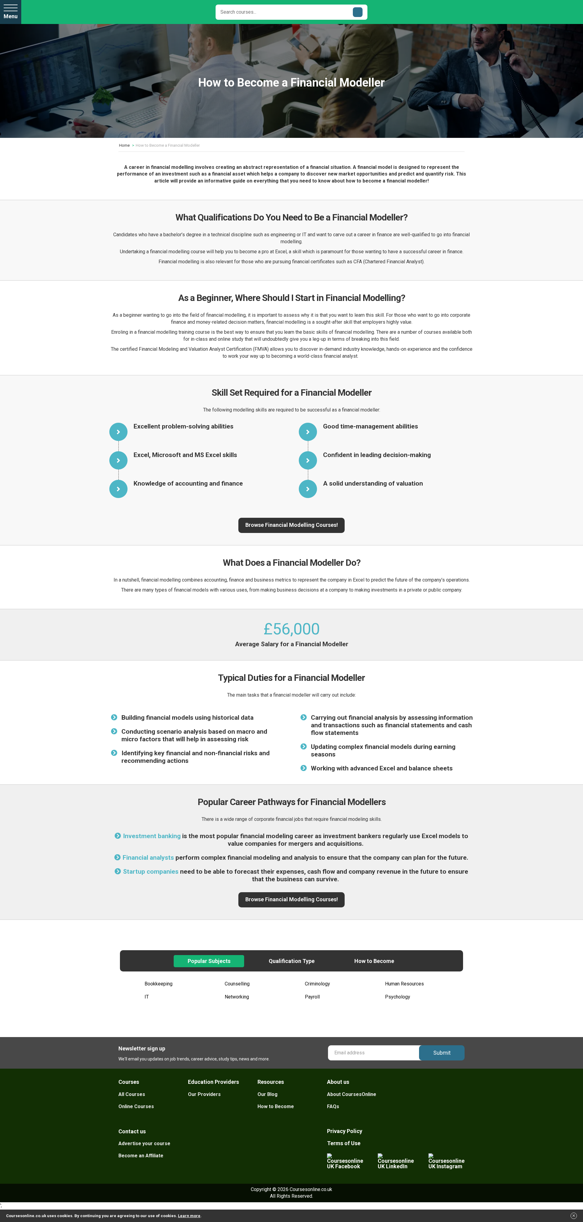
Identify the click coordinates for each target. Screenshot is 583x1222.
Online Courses (136, 1106)
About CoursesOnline (351, 1094)
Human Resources (404, 984)
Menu (11, 16)
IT (147, 997)
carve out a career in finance (362, 234)
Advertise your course (144, 1143)
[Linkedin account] (396, 1161)
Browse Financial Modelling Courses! (291, 525)
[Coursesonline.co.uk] (56, 12)
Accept (574, 1217)
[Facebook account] (345, 1161)
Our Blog (267, 1094)
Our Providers (204, 1094)
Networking (237, 997)
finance (454, 251)
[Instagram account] (446, 1161)
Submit (442, 1053)
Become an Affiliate (140, 1156)
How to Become (275, 1106)
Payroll (312, 997)
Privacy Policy (344, 1131)
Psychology (397, 997)
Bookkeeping (158, 984)
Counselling (237, 984)
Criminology (317, 984)
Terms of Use (343, 1143)
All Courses (131, 1094)
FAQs (333, 1106)
